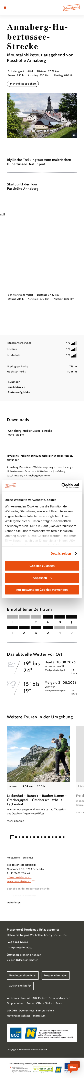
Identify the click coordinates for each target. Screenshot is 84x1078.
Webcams (13, 998)
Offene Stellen (45, 1003)
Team (59, 1003)
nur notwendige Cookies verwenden (42, 589)
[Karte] (11, 8)
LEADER (12, 1010)
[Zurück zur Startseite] (71, 7)
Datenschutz (26, 1010)
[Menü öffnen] (5, 8)
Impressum (39, 1015)
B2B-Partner (39, 998)
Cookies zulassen (42, 565)
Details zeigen (61, 553)
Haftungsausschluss (18, 1015)
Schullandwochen (59, 998)
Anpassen (40, 578)
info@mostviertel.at (19, 877)
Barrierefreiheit (45, 1010)
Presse (30, 1003)
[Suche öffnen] (18, 8)
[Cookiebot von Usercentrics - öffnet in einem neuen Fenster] (61, 485)
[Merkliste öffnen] (14, 8)
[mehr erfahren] (38, 774)
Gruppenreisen (15, 1003)
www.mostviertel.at (19, 881)
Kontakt (25, 998)
